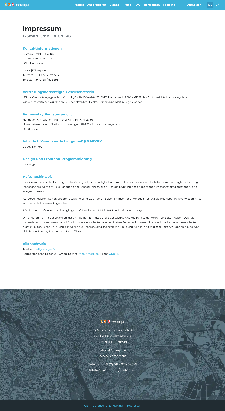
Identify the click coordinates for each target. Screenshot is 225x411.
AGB (85, 405)
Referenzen (152, 4)
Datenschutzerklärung (108, 405)
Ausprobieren (96, 4)
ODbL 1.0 (114, 253)
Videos (114, 4)
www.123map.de (112, 356)
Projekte (169, 4)
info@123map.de (112, 350)
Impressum (134, 405)
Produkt (78, 4)
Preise (126, 4)
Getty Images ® (44, 249)
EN (218, 4)
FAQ (138, 4)
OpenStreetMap (88, 253)
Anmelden (194, 4)
